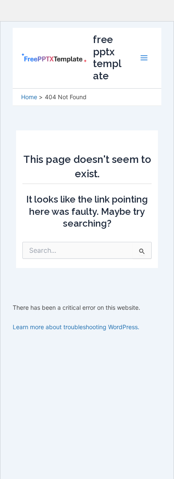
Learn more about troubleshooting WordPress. (76, 326)
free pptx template (107, 57)
